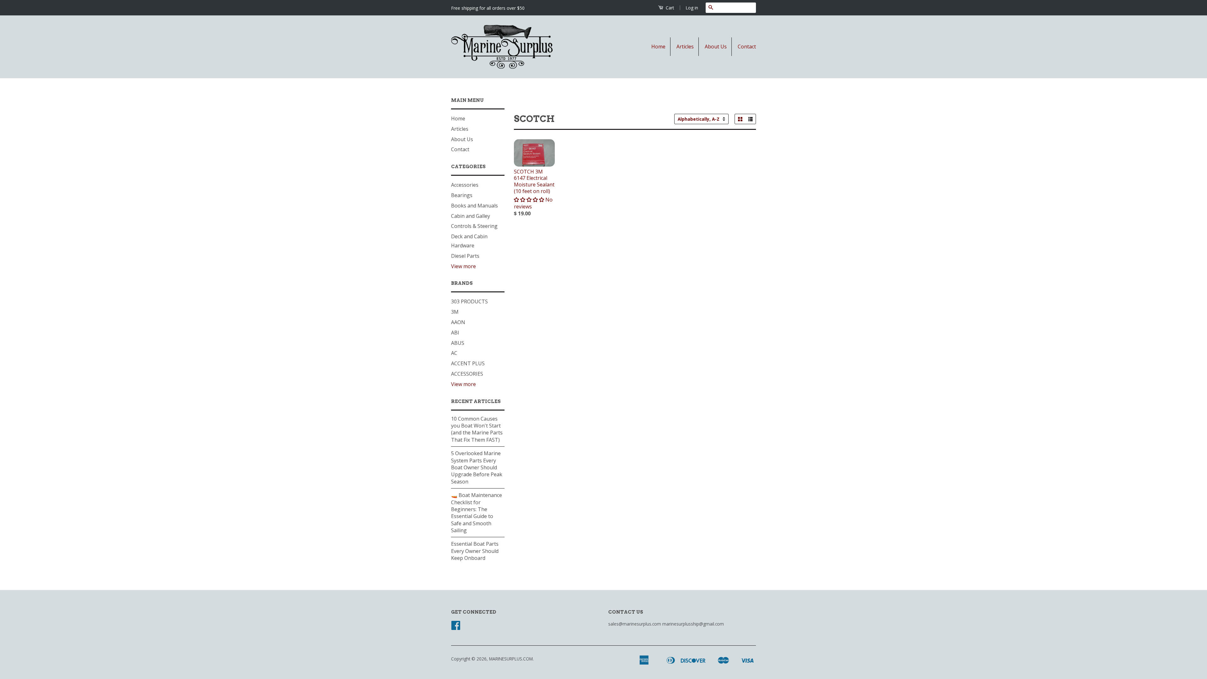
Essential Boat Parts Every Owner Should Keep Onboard (475, 550)
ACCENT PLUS (468, 363)
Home (658, 46)
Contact (747, 46)
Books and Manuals (474, 205)
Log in (692, 8)
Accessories (464, 184)
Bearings (461, 195)
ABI (455, 332)
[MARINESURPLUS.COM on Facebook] (455, 627)
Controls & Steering (474, 226)
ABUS (457, 343)
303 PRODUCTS (469, 301)
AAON (458, 322)
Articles (685, 46)
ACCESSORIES (467, 373)
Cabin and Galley (470, 216)
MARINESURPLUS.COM (511, 659)
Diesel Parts (465, 255)
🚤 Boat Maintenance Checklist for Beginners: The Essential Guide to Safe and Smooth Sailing (476, 513)
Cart (669, 8)
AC (454, 353)
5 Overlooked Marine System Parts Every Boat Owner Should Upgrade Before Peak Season (476, 467)
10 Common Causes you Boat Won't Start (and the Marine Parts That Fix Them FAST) (477, 429)
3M (455, 311)
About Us (716, 46)
